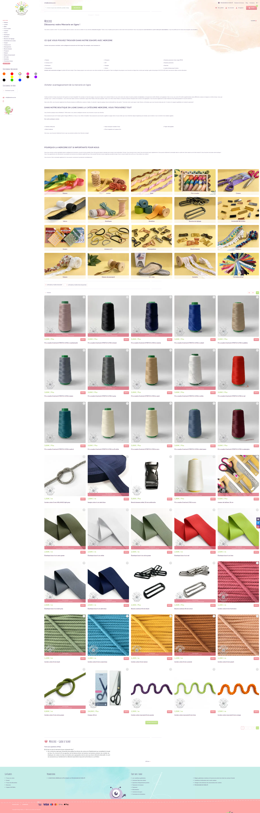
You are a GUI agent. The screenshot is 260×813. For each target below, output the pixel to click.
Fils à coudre (7, 28)
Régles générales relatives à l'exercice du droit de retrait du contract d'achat (214, 778)
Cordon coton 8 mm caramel (183, 662)
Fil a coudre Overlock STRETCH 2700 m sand (145, 396)
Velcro (5, 32)
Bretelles (6, 36)
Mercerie (8, 785)
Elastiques (7, 34)
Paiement (134, 787)
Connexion (252, 3)
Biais (5, 26)
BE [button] (256, 3)
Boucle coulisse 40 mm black (140, 609)
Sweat (8, 780)
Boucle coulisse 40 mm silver (183, 609)
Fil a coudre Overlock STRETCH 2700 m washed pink (61, 343)
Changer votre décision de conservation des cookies (208, 782)
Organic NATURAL (11, 787)
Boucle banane (8, 49)
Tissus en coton (10, 778)
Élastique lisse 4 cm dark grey (53, 609)
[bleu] (20, 80)
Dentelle (6, 59)
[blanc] (4, 77)
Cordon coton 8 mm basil (52, 662)
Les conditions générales (139, 778)
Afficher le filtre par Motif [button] (54, 285)
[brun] (27, 77)
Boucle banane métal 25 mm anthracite (143, 502)
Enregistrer (240, 7)
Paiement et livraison (239, 3)
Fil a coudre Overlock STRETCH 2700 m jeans (58, 396)
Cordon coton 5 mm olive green (54, 715)
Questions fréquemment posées (140, 782)
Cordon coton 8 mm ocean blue (97, 662)
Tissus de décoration (11, 782)
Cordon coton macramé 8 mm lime (185, 715)
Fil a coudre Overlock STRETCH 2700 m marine (146, 343)
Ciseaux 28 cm (92, 715)
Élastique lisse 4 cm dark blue (97, 609)
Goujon (6, 43)
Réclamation (135, 789)
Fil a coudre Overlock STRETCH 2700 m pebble (233, 343)
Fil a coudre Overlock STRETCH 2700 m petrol (59, 449)
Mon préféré (221, 7)
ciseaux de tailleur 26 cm (225, 502)
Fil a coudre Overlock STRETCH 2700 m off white (103, 449)
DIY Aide (6, 57)
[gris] (35, 73)
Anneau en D (7, 45)
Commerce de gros (137, 792)
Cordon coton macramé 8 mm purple (142, 715)
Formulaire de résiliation (138, 794)
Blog (247, 3)
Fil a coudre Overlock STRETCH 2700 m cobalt (189, 343)
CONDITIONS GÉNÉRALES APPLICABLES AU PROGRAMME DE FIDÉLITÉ (66, 778)
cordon (6, 24)
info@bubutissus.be (50, 3)
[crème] (20, 77)
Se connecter (231, 7)
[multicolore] (20, 73)
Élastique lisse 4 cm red (181, 555)
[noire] (4, 80)
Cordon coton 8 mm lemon (139, 662)
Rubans (6, 22)
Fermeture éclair (8, 61)
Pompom (6, 51)
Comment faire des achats (139, 780)
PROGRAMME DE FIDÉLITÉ (227, 3)
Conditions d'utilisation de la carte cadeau (205, 780)
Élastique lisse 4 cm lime (225, 555)
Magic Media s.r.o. (21, 809)
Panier (252, 7)
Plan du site (15, 804)
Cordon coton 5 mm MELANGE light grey (57, 502)
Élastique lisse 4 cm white (96, 555)
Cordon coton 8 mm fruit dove (227, 609)
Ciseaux (6, 30)
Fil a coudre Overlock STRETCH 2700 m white (188, 396)
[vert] (12, 80)
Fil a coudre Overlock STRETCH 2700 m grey (102, 396)
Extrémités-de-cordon (10, 41)
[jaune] (12, 77)
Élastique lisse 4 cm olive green (141, 555)
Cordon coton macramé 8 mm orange (229, 715)
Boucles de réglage (9, 39)
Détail (83, 339)
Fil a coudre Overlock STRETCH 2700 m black (102, 343)
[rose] (27, 73)
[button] (10, 90)
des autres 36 (6, 63)
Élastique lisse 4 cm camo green (54, 555)
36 (253, 728)
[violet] (35, 77)
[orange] (4, 73)
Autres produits (152, 722)
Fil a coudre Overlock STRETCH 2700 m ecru (145, 449)
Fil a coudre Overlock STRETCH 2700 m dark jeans (190, 449)
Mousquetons (7, 47)
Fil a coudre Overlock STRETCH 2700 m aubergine (233, 449)
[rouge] (12, 73)
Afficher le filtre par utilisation (77, 285)
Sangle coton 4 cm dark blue (96, 502)
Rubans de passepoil (9, 55)
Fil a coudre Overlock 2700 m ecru (185, 502)
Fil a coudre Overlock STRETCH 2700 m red (231, 396)
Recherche (77, 8)
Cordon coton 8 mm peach (226, 662)
